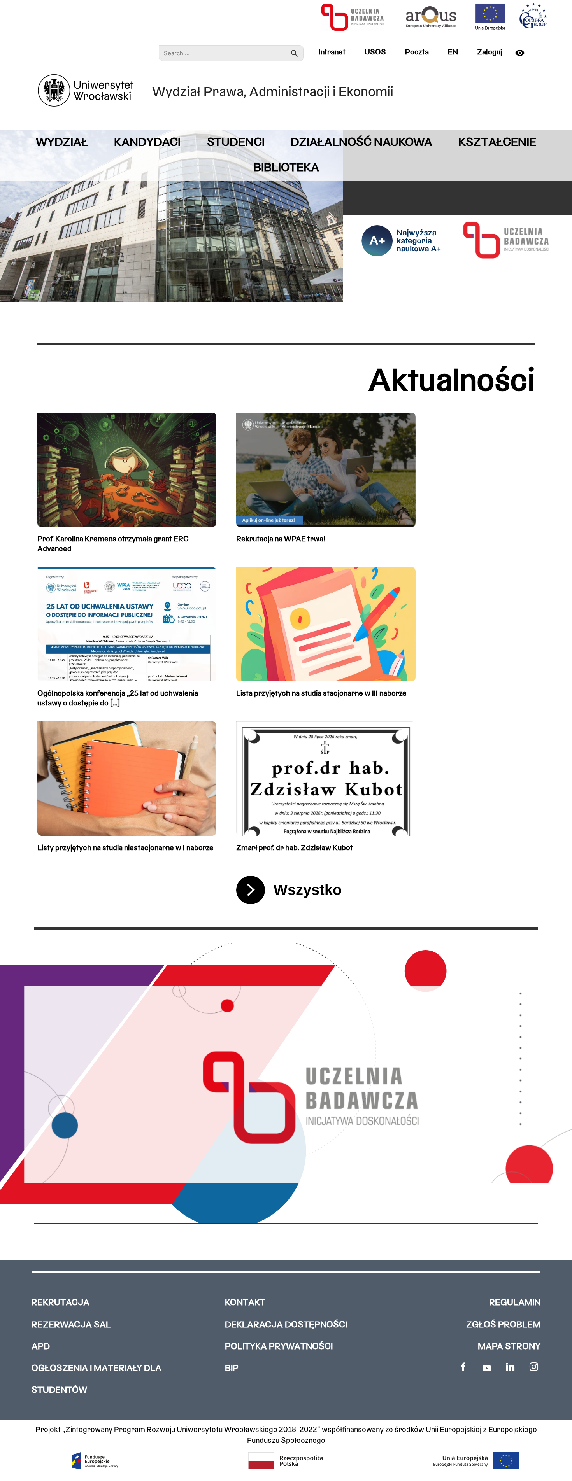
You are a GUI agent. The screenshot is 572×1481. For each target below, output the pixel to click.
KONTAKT (245, 1303)
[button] (12, 216)
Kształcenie (497, 143)
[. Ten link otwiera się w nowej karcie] (463, 1366)
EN (453, 52)
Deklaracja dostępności (286, 1325)
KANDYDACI (147, 143)
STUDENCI (236, 143)
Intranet (332, 52)
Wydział (62, 143)
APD (41, 1347)
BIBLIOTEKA (286, 168)
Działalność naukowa (361, 143)
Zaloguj (489, 52)
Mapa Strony (509, 1347)
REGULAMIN (514, 1303)
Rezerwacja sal (71, 1325)
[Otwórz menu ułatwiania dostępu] (523, 52)
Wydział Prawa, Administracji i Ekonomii (272, 92)
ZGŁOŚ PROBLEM (503, 1325)
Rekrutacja (60, 1303)
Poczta (417, 52)
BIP (232, 1368)
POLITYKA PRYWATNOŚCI (279, 1347)
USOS (375, 52)
